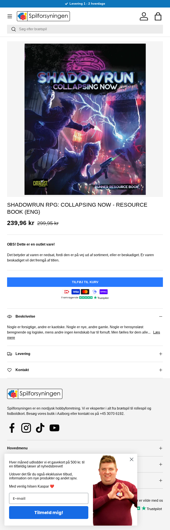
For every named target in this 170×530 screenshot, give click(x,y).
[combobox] (85, 29)
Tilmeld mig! (48, 512)
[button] (158, 16)
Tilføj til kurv (85, 282)
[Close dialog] (131, 459)
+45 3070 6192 (112, 414)
